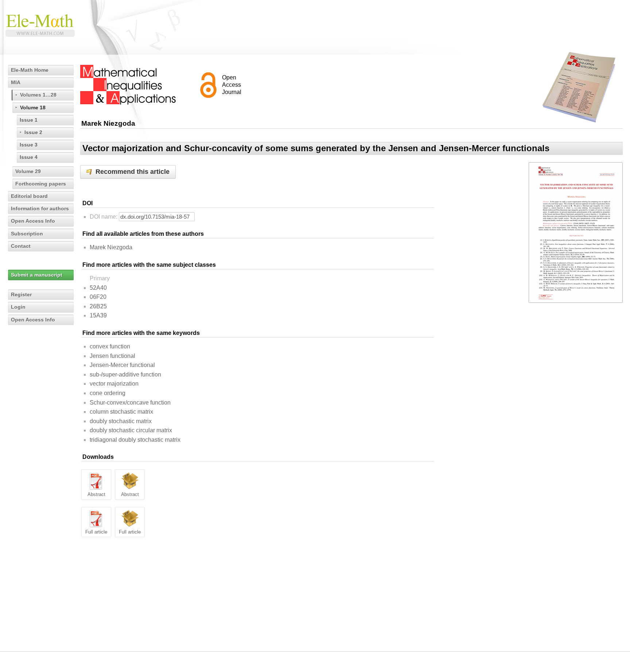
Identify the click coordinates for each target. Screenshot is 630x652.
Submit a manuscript (36, 275)
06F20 (98, 297)
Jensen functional (112, 356)
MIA (15, 82)
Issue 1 (29, 120)
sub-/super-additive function (125, 374)
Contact (21, 246)
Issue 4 (29, 157)
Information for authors (40, 208)
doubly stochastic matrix (121, 421)
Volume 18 (33, 107)
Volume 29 (28, 171)
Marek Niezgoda (111, 247)
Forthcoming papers (40, 184)
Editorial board (29, 196)
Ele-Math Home (29, 70)
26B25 (98, 306)
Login (18, 307)
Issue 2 (33, 132)
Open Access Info (33, 221)
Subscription (27, 234)
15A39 (98, 315)
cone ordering (107, 393)
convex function (110, 346)
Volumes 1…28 (38, 95)
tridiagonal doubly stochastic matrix (135, 440)
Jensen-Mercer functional (122, 365)
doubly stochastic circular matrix (131, 430)
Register (21, 294)
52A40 (98, 288)
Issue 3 (29, 145)
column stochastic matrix (121, 412)
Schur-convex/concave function (130, 402)
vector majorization (114, 383)
